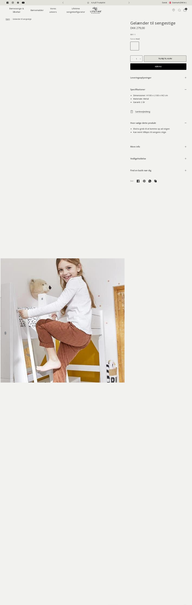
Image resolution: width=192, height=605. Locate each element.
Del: (132, 181)
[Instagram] (12, 2)
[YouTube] (23, 2)
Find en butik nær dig (140, 170)
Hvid (134, 46)
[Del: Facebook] (138, 181)
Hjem (8, 19)
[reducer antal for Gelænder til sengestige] (132, 59)
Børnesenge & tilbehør (16, 10)
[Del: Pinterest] (144, 181)
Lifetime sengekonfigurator (75, 10)
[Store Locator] (173, 10)
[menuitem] (17, 10)
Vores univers (53, 10)
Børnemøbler (37, 10)
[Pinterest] (18, 2)
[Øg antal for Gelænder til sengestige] (140, 59)
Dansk (164, 2)
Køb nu (158, 66)
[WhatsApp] (150, 181)
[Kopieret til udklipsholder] (155, 181)
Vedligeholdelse (138, 158)
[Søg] (179, 10)
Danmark (179, 2)
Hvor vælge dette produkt (143, 123)
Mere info (135, 146)
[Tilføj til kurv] (165, 58)
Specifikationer (137, 89)
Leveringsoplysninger (140, 77)
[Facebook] (7, 2)
